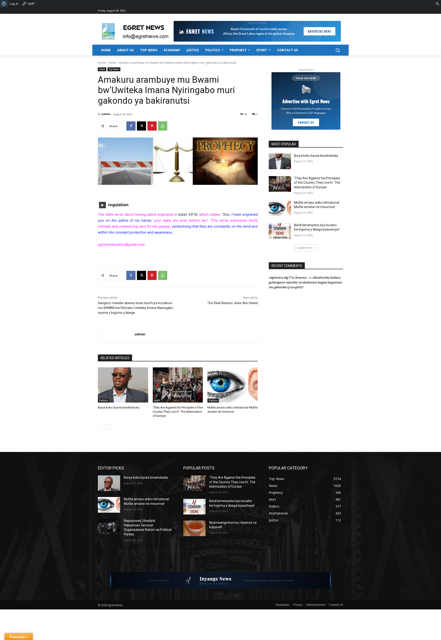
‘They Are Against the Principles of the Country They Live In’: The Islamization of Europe (178, 411)
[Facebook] (131, 126)
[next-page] (108, 427)
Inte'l (157, 400)
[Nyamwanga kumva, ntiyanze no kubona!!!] (194, 528)
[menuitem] (4, 3)
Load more (304, 248)
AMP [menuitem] (31, 4)
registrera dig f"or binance (287, 277)
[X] (141, 126)
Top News (114, 69)
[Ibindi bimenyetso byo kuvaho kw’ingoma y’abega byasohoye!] (280, 231)
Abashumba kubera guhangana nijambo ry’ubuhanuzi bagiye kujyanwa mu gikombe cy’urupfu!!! (305, 282)
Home (102, 63)
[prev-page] (101, 427)
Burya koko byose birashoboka (118, 407)
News (112, 63)
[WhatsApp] (162, 126)
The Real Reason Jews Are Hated (232, 303)
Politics (103, 400)
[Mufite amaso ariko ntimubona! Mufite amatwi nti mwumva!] (232, 385)
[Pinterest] (152, 126)
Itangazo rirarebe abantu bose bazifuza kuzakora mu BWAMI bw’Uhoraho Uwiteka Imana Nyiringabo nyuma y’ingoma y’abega (135, 308)
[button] (337, 50)
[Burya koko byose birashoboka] (123, 385)
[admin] (116, 334)
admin (106, 114)
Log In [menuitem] (14, 4)
